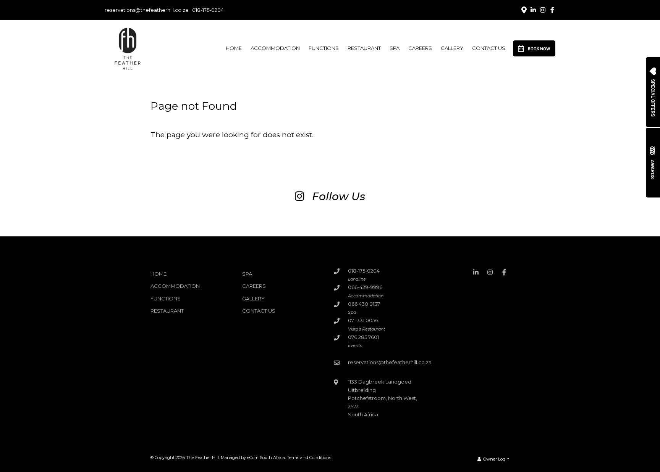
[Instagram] (543, 10)
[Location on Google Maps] (524, 9)
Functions (324, 48)
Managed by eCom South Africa (253, 457)
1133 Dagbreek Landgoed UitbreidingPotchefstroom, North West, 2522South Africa (382, 398)
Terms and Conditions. (309, 457)
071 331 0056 (363, 320)
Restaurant (364, 48)
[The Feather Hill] (127, 48)
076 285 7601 (363, 337)
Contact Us (488, 48)
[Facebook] (552, 10)
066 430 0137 (364, 304)
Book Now (539, 48)
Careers (420, 48)
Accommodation (275, 48)
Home (234, 48)
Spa (395, 48)
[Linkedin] (533, 10)
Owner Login (496, 459)
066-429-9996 (365, 287)
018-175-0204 (208, 10)
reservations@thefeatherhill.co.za (146, 10)
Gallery (452, 48)
